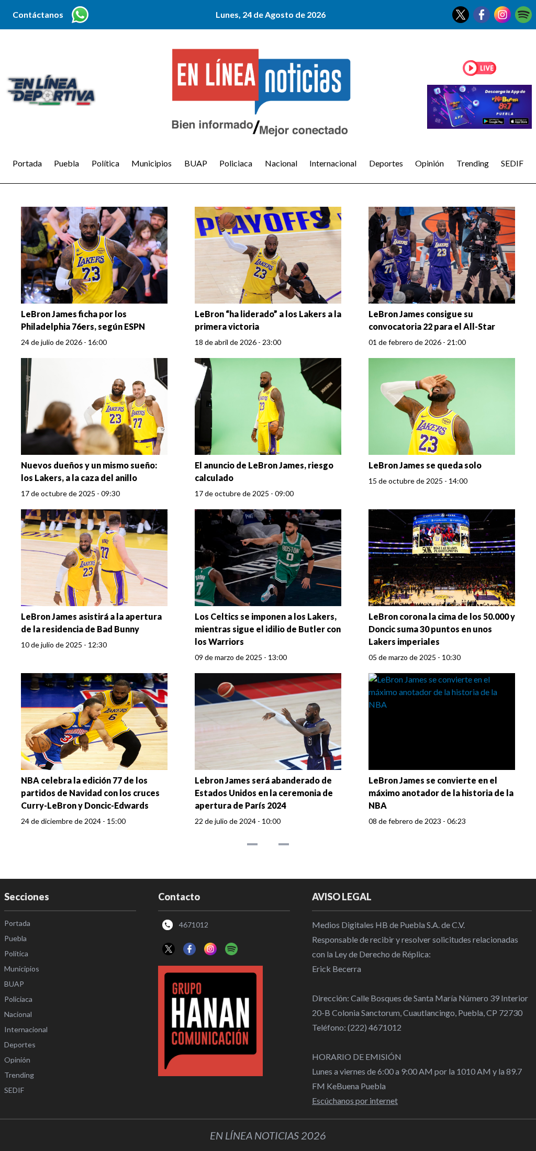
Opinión (429, 163)
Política (105, 163)
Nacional (281, 163)
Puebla (66, 163)
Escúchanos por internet (355, 1100)
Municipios (151, 163)
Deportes (386, 163)
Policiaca (235, 163)
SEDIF (512, 163)
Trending (472, 163)
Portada (27, 163)
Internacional (332, 163)
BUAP (195, 163)
